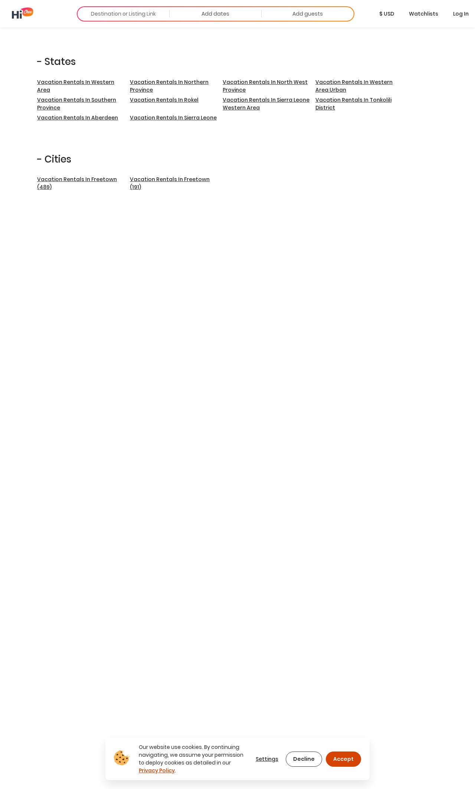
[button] (387, 13)
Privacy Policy (157, 770)
